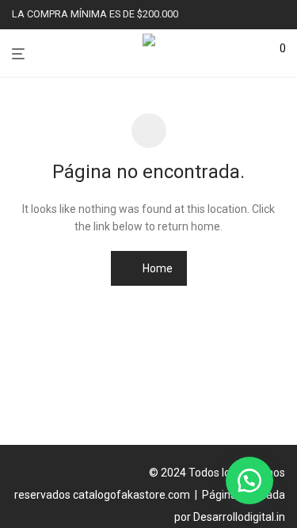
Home (156, 268)
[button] (249, 480)
